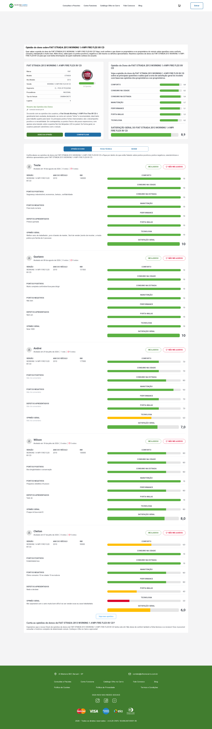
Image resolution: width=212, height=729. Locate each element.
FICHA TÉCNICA (106, 149)
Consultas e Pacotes (71, 6)
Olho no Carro (83, 629)
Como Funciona (90, 6)
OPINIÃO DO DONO (78, 149)
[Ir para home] (18, 6)
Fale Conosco (129, 6)
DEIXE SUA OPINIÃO (45, 135)
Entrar (196, 6)
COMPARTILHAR (83, 135)
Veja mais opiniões (106, 616)
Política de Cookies (62, 687)
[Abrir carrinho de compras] (179, 6)
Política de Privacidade (105, 687)
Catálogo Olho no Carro (110, 6)
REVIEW (134, 149)
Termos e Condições (149, 687)
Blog (140, 6)
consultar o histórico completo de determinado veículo (47, 629)
